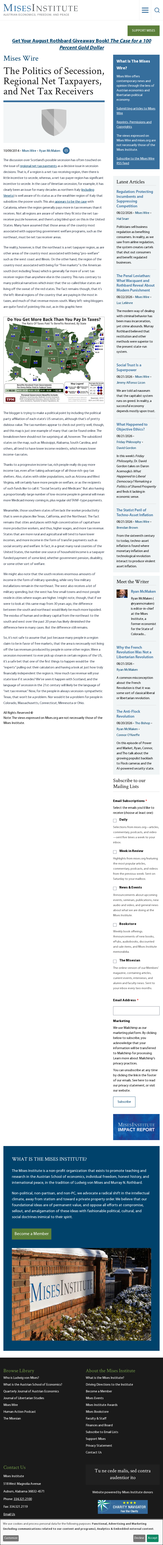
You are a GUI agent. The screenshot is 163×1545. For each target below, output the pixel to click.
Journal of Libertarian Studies (23, 1398)
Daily (123, 819)
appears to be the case (70, 202)
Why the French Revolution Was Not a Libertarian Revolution (135, 652)
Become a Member (31, 1234)
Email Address (126, 1000)
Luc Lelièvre (125, 303)
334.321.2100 (23, 1499)
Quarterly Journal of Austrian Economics (31, 1391)
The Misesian (129, 960)
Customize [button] (11, 1538)
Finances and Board (99, 1425)
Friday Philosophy (129, 442)
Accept (152, 1538)
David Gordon (126, 448)
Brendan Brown (127, 528)
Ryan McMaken (49, 151)
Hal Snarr (123, 219)
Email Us (9, 1514)
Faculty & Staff (96, 1418)
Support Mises (143, 30)
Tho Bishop (142, 723)
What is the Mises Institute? (105, 1378)
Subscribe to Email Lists (102, 1432)
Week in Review (131, 851)
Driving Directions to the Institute (109, 1384)
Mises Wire (20, 58)
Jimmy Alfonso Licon (131, 383)
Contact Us (94, 1452)
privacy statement (131, 1085)
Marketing (121, 1021)
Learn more (121, 1058)
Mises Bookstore (97, 1412)
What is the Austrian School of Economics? (32, 1384)
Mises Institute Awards (102, 1405)
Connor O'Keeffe (128, 735)
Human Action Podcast (19, 1412)
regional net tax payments (38, 166)
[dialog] (81, 1532)
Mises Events (95, 1398)
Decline (139, 1538)
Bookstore (127, 924)
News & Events (130, 887)
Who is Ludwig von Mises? (21, 1378)
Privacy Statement (99, 1445)
